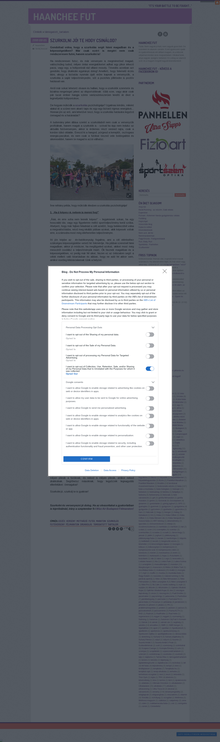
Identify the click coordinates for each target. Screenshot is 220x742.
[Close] (166, 272)
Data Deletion (92, 470)
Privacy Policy (128, 470)
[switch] (150, 334)
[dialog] (110, 371)
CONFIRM (87, 459)
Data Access (110, 470)
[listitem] (110, 327)
